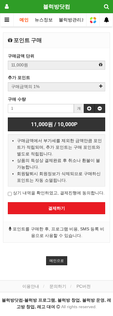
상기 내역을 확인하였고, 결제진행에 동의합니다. (58, 192)
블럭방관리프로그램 (79, 20)
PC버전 (84, 286)
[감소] (99, 108)
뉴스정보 (44, 20)
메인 (24, 20)
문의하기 (57, 286)
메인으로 (56, 261)
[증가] (89, 108)
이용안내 (30, 286)
